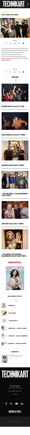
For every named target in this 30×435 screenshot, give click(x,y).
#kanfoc (26, 58)
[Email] (19, 43)
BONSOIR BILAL (11, 305)
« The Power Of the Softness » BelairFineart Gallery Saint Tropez (14, 255)
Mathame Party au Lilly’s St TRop (13, 106)
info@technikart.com (16, 391)
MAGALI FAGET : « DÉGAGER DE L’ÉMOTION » (17, 343)
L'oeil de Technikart (5, 11)
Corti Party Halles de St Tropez (13, 223)
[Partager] (6, 43)
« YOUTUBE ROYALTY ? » (13, 320)
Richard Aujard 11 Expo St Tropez (13, 165)
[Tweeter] (10, 43)
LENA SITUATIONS (12, 313)
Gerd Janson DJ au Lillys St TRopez (13, 135)
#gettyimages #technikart (8, 58)
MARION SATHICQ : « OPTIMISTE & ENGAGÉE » (17, 328)
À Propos (15, 394)
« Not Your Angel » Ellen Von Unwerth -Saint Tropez (15, 194)
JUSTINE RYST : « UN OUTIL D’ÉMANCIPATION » (18, 336)
